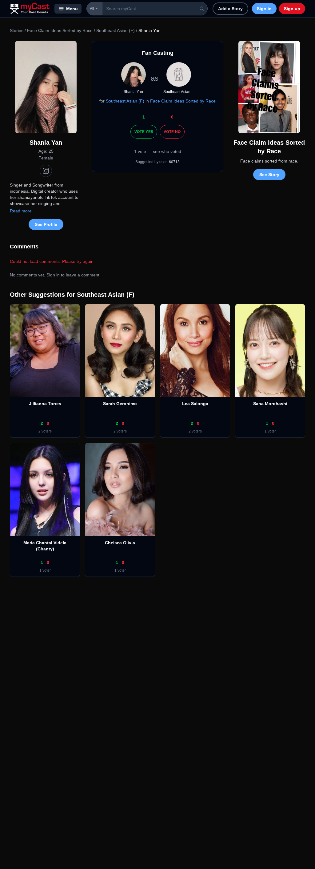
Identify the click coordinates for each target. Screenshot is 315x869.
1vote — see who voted (157, 151)
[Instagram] (46, 171)
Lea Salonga (195, 403)
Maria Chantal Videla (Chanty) (44, 545)
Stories (16, 30)
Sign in (264, 8)
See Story (269, 174)
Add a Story (230, 8)
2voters (45, 431)
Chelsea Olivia (120, 542)
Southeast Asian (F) (115, 30)
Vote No (172, 132)
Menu (72, 8)
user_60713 (169, 162)
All (92, 8)
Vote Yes (143, 132)
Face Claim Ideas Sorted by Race (60, 30)
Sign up (292, 8)
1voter (270, 431)
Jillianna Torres (45, 403)
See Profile (46, 224)
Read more (21, 210)
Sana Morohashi (270, 403)
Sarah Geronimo (120, 403)
